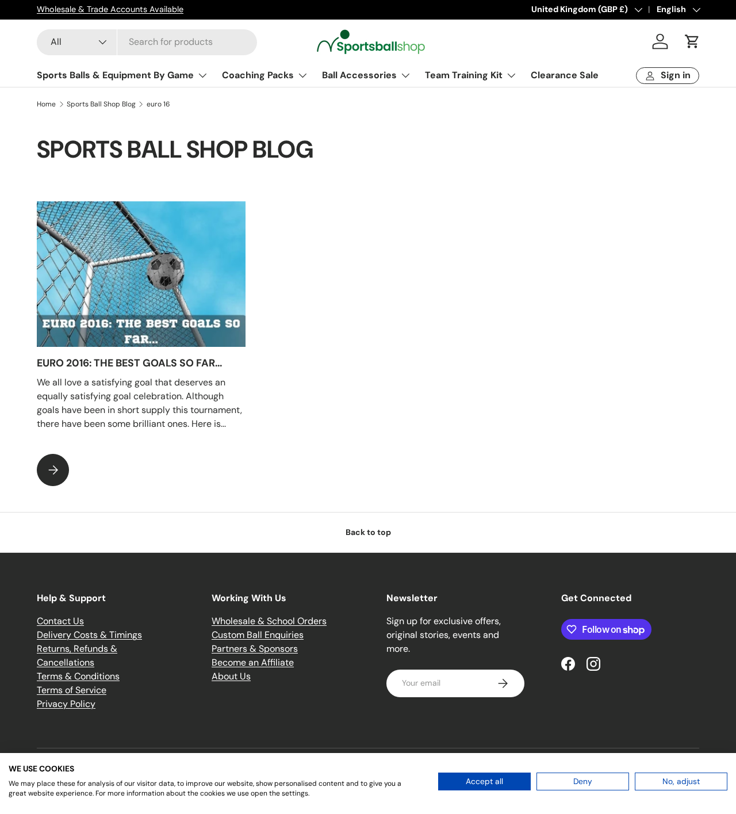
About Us (231, 676)
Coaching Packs (258, 75)
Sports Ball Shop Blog (101, 104)
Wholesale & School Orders (269, 621)
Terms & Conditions (78, 676)
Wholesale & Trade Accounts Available (110, 9)
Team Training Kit (464, 75)
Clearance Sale (565, 75)
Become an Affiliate (253, 662)
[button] (692, 41)
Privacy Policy (66, 704)
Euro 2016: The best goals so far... (129, 363)
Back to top (368, 532)
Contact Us (60, 621)
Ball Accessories (359, 75)
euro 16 (158, 104)
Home (46, 104)
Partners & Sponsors (255, 649)
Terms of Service (71, 690)
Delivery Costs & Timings (89, 635)
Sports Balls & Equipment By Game (115, 75)
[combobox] (147, 42)
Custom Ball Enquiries (258, 635)
